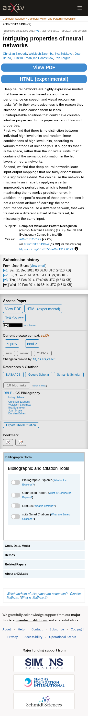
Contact (37, 629)
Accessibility (33, 637)
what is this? (39, 385)
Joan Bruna (15, 410)
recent (24, 353)
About (6, 629)
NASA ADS (13, 374)
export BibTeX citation (21, 425)
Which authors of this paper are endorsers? (37, 594)
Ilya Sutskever (64, 53)
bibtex (20, 397)
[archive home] (13, 8)
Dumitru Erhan (22, 58)
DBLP (7, 393)
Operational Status (62, 637)
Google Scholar (38, 374)
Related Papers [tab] (15, 564)
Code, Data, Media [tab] (17, 545)
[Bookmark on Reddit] (20, 442)
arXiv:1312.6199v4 (36, 244)
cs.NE (51, 359)
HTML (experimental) (44, 79)
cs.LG (42, 359)
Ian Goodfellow (43, 58)
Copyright (78, 629)
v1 (37, 30)
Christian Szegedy (15, 53)
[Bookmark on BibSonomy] (8, 442)
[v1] (6, 270)
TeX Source (14, 318)
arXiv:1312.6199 (30, 239)
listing (11, 397)
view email (38, 266)
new (9, 353)
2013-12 (42, 353)
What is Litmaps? (44, 505)
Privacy (12, 637)
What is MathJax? (33, 597)
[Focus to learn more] (75, 249)
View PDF (44, 67)
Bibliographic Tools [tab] (18, 457)
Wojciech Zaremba (41, 53)
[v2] (6, 275)
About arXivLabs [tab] (16, 573)
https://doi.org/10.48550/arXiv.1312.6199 (46, 249)
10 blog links (16, 385)
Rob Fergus (62, 58)
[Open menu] (79, 7)
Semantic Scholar (68, 374)
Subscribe (57, 629)
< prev (12, 344)
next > (32, 344)
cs (34, 359)
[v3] (6, 280)
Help (21, 629)
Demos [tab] (10, 555)
